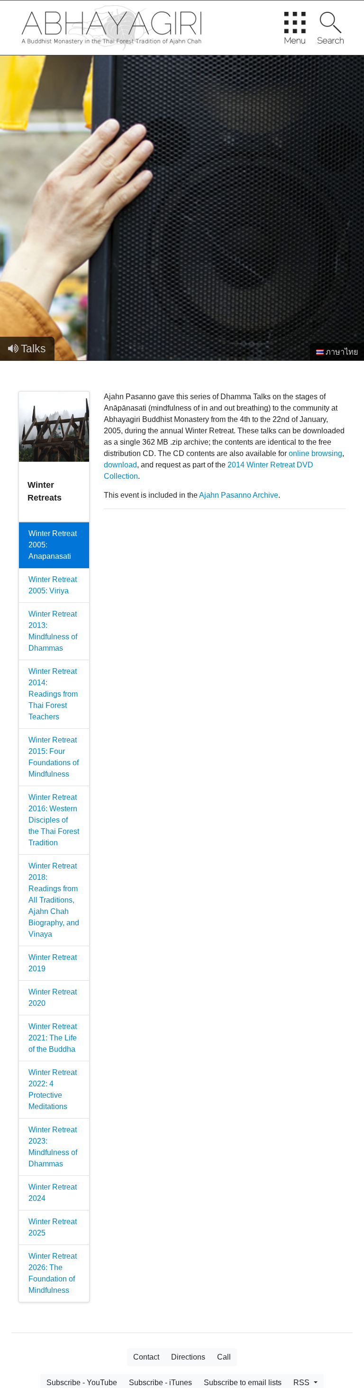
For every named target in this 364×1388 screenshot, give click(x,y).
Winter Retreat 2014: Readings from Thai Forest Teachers (53, 694)
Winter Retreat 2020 (52, 997)
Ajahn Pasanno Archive (238, 495)
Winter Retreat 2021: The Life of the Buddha (52, 1037)
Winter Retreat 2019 (52, 963)
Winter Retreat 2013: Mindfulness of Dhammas (52, 631)
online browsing (315, 453)
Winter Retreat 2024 (52, 1192)
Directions (188, 1357)
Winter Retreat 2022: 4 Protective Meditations (52, 1089)
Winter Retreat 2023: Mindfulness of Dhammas (52, 1147)
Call (224, 1357)
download (120, 465)
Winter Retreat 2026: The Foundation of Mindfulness (52, 1273)
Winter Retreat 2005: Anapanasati (52, 544)
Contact (146, 1357)
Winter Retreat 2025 (52, 1227)
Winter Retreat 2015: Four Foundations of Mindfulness (53, 757)
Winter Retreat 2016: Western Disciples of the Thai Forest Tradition (53, 820)
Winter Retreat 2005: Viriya (52, 585)
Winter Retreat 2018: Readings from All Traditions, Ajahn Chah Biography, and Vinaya (53, 900)
